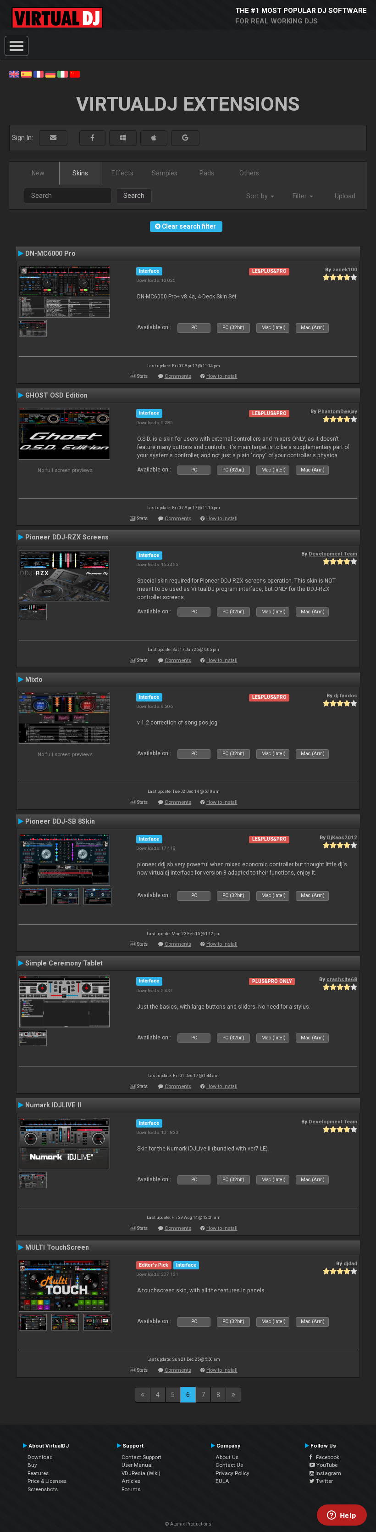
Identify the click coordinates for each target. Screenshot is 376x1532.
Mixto (34, 679)
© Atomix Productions (188, 1524)
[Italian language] (62, 73)
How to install (222, 376)
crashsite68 (341, 979)
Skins (80, 173)
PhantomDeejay (337, 411)
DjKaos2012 (342, 837)
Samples (164, 173)
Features (38, 1473)
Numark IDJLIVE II (53, 1105)
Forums (131, 1489)
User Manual (137, 1465)
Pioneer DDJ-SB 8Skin (60, 821)
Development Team (333, 553)
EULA (222, 1481)
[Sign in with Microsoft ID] (123, 138)
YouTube (326, 1465)
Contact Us (229, 1465)
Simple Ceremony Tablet (64, 963)
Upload (345, 196)
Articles (131, 1481)
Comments (178, 376)
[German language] (50, 73)
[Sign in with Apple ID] (153, 138)
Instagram (327, 1473)
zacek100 (344, 269)
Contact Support (141, 1457)
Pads (206, 173)
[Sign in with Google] (185, 138)
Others (249, 173)
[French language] (38, 73)
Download (40, 1457)
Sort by (258, 196)
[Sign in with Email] (53, 138)
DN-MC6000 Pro (50, 253)
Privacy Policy (232, 1473)
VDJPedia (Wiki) (141, 1473)
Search (133, 195)
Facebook (325, 1457)
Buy (32, 1465)
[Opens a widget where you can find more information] (341, 1515)
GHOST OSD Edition (56, 395)
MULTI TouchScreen (57, 1247)
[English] (14, 73)
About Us (227, 1457)
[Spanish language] (26, 73)
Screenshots (43, 1489)
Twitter (324, 1481)
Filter (301, 196)
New (38, 173)
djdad (350, 1263)
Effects (122, 173)
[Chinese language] (75, 73)
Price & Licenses (47, 1481)
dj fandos (345, 695)
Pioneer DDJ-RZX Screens (67, 537)
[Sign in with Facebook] (92, 138)
